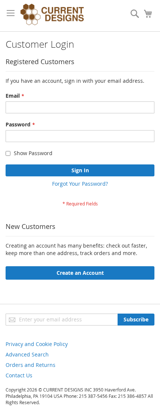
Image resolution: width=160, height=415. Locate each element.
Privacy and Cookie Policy (37, 344)
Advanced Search (27, 354)
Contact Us (19, 375)
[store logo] (52, 16)
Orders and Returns (30, 364)
